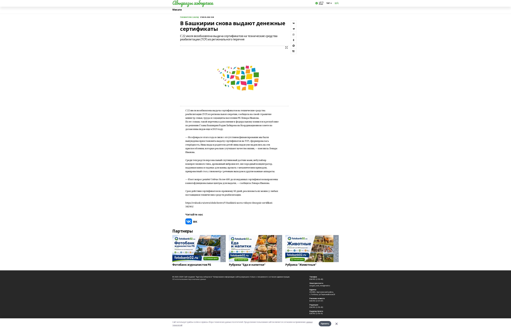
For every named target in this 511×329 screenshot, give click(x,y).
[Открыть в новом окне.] (191, 221)
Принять (325, 323)
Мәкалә (177, 9)
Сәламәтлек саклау (189, 17)
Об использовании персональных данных (189, 279)
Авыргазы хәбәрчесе (192, 3)
